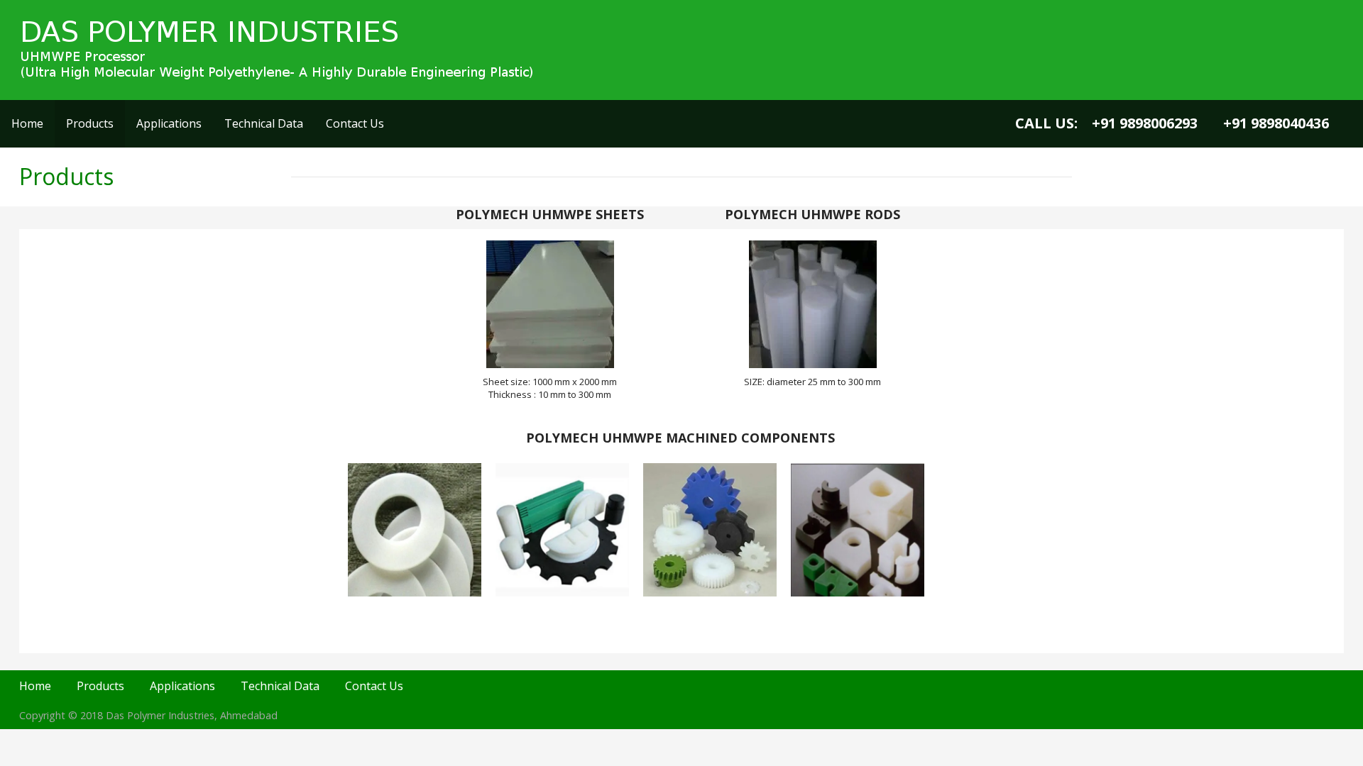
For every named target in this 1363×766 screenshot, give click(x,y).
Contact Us (355, 123)
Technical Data (263, 123)
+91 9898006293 (1145, 123)
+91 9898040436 (1276, 123)
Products (90, 123)
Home (27, 123)
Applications (169, 123)
